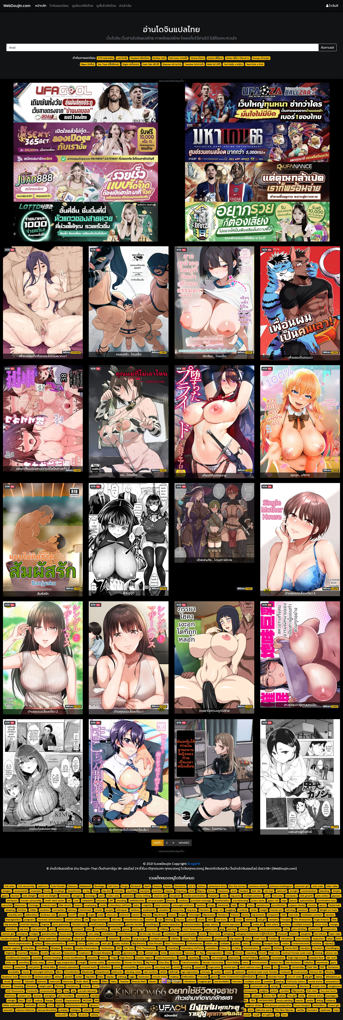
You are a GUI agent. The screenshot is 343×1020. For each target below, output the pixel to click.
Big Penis (151, 962)
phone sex (331, 953)
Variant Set (276, 962)
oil (231, 919)
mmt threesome (127, 934)
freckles (273, 938)
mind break (85, 910)
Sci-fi (192, 886)
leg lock (24, 929)
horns (246, 924)
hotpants (273, 915)
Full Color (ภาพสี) (178, 58)
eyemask (234, 957)
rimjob (336, 891)
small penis (149, 910)
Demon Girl (316, 972)
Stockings (42, 948)
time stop (214, 934)
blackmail (223, 905)
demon (72, 910)
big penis (236, 896)
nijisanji (329, 943)
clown (267, 967)
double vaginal (12, 948)
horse (26, 972)
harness (189, 953)
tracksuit (285, 972)
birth (338, 938)
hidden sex (211, 943)
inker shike (332, 886)
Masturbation (251, 948)
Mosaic (284, 967)
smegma (77, 896)
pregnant (29, 919)
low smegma (219, 957)
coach (228, 972)
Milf (119, 948)
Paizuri (235, 915)
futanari (213, 896)
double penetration (194, 896)
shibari (38, 943)
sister (254, 910)
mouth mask (160, 977)
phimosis (117, 972)
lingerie (45, 924)
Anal (191, 891)
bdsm (254, 929)
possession (329, 929)
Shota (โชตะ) (197, 58)
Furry (175, 962)
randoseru (143, 977)
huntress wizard (258, 886)
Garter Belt (291, 948)
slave (330, 938)
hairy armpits (39, 929)
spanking (193, 957)
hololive (316, 943)
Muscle (239, 953)
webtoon (43, 886)
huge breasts (321, 919)
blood (293, 900)
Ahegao (68, 948)
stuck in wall (160, 896)
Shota (245, 915)
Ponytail (202, 977)
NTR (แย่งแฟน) (106, 58)
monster (152, 929)
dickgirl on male (328, 910)
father (103, 957)
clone (81, 943)
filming (169, 919)
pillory (261, 977)
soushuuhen (114, 962)
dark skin (256, 891)
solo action (322, 896)
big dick (106, 891)
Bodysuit (136, 886)
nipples (169, 891)
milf (283, 915)
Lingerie (266, 948)
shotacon (12, 900)
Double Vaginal (144, 957)
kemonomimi (115, 924)
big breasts (258, 915)
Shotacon (333, 967)
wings (82, 915)
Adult (147, 886)
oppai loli (200, 967)
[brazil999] (257, 222)
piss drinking (299, 929)
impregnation (13, 919)
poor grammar (61, 924)
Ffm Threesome (146, 948)
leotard (15, 896)
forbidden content (312, 915)
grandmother (49, 934)
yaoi (101, 896)
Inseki (44, 953)
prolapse (22, 934)
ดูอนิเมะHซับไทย (82, 5)
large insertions (100, 919)
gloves (62, 915)
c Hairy (236, 948)
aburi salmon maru (250, 967)
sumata (37, 957)
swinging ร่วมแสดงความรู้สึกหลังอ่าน (255, 934)
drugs (211, 905)
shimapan (121, 910)
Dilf (322, 967)
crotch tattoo (73, 919)
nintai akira (49, 967)
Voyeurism (69, 953)
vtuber (285, 943)
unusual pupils (156, 900)
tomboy (256, 943)
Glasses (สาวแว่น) (172, 64)
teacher (201, 905)
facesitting (101, 929)
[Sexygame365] (86, 142)
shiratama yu (333, 977)
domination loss (326, 900)
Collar (228, 953)
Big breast (209, 915)
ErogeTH (194, 863)
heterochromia (301, 943)
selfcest (124, 915)
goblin (236, 943)
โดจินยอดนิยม (59, 5)
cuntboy (242, 910)
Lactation (211, 948)
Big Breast (160, 915)
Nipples (34, 953)
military (175, 938)
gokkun (264, 957)
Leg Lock (56, 953)
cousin (98, 910)
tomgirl (294, 891)
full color (10, 886)
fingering (181, 891)
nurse (203, 934)
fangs (96, 891)
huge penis (214, 967)
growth (69, 977)
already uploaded (68, 967)
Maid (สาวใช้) (214, 64)
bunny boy (178, 910)
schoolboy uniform (120, 905)
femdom (204, 910)
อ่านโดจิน (125, 5)
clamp (318, 977)
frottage (34, 905)
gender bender (134, 924)
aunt (52, 929)
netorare (101, 900)
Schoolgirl (194, 915)
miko (286, 929)
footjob (285, 919)
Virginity (9, 953)
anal (233, 891)
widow (58, 977)
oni (86, 919)
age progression (66, 962)
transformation (192, 924)
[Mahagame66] (257, 142)
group (126, 929)
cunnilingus (152, 924)
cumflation (170, 934)
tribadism (105, 967)
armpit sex (152, 953)
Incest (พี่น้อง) (215, 58)
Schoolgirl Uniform (42, 972)
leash (182, 957)
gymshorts (129, 953)
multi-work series (54, 900)
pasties (126, 938)
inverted (157, 891)
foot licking (233, 962)
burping (187, 967)
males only (113, 896)
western (330, 915)
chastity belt (15, 915)
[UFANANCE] (257, 182)
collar (224, 896)
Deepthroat (102, 972)
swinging (228, 934)
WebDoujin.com (16, 6)
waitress (250, 919)
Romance (180, 886)
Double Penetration (86, 948)
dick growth (306, 896)
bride (164, 953)
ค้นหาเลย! (327, 47)
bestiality (14, 972)
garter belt (211, 929)
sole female (302, 938)
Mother (278, 948)
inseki (313, 910)
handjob (144, 891)
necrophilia (129, 967)
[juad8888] (86, 182)
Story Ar (224, 948)
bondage (91, 896)
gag (222, 929)
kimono (171, 900)
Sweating (251, 953)
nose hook (176, 953)
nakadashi (87, 900)
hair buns (221, 919)
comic (71, 943)
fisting (205, 957)
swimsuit (281, 891)
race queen (145, 967)
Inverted (22, 953)
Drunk (262, 953)
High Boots (126, 957)
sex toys (268, 891)
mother (150, 919)
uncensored (20, 891)
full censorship (26, 886)
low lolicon (320, 934)
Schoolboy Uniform (192, 948)
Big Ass (147, 915)
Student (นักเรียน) (139, 58)
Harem (168, 886)
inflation (308, 962)
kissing (318, 953)
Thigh (114, 957)
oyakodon (314, 929)
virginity (147, 905)
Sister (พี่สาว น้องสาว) (237, 58)
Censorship (298, 967)
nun (141, 953)
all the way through (150, 934)
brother (22, 910)
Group (211, 891)
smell (117, 953)
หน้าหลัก (41, 5)
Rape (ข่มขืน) (87, 64)
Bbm (59, 972)
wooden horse (276, 977)
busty (47, 891)
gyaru (5, 896)
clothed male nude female (262, 972)
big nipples (236, 938)
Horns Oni (25, 977)
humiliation (108, 934)
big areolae (11, 924)
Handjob (305, 948)
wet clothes (150, 972)
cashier (218, 972)
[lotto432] (86, 222)
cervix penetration (270, 929)
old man (293, 915)
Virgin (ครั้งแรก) (130, 64)
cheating (121, 900)
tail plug (290, 910)
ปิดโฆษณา (174, 980)
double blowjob (9, 938)
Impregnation (214, 953)
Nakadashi (85, 886)
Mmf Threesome (174, 943)
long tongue (140, 938)
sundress (45, 910)
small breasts (97, 924)
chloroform (204, 938)
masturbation (308, 891)
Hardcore (223, 891)
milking (164, 929)
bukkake (225, 943)
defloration (31, 915)
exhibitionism (136, 900)
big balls (90, 977)
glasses (336, 896)
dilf (111, 900)
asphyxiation (307, 900)
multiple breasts (302, 924)
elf (69, 900)
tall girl (262, 919)
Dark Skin (312, 967)
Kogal (182, 915)
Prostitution (72, 972)
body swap (38, 962)
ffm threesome (302, 919)
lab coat (331, 957)
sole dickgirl (29, 896)
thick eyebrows (48, 938)
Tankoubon (107, 948)
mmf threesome (192, 929)
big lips (110, 977)
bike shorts (65, 905)
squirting (132, 891)
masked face (316, 957)
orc (275, 967)
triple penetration (55, 943)
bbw (334, 919)
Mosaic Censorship (213, 962)
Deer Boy (164, 962)
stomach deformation (50, 919)
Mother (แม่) (159, 58)
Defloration (188, 977)
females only (79, 924)
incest (78, 905)
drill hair (174, 972)
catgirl (263, 910)
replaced (239, 972)
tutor (251, 905)
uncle (103, 905)
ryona (117, 967)
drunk (201, 919)
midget (34, 934)
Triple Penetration (166, 957)
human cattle (96, 962)
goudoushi (220, 938)
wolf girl (106, 943)
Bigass (201, 891)
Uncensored (300, 972)
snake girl (258, 924)
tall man (116, 919)
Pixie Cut (274, 953)
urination (164, 910)
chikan (33, 910)
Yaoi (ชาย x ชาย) (254, 64)
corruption (59, 910)
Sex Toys (129, 948)
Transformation (190, 962)
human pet (276, 910)
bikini (210, 919)
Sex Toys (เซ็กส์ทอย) (108, 64)
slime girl (79, 938)
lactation (11, 929)
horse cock (321, 924)
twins (246, 943)
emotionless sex (133, 919)
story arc (112, 915)
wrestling (24, 962)
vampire (273, 919)
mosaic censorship (31, 900)
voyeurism (318, 938)
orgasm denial (297, 905)
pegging (230, 910)
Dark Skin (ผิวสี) (151, 64)
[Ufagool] (86, 102)
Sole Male (28, 948)
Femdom (223, 915)
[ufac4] (171, 1011)
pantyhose (263, 905)
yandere (302, 910)
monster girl (302, 886)
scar (76, 900)
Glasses (72, 886)
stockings (59, 891)
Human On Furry (133, 962)
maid (100, 915)
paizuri (191, 919)
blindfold (80, 934)
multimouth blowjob (18, 957)
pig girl (308, 977)
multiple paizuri (159, 938)
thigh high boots (297, 957)
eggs (132, 977)
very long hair (162, 967)
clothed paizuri (43, 977)
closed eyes (230, 967)
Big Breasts (138, 943)
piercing (231, 929)
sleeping (10, 910)
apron (322, 905)
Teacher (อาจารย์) (194, 64)
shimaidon (287, 938)
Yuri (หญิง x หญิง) (233, 64)
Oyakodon (84, 953)
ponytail (7, 905)
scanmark (127, 896)
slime (248, 938)
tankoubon (64, 929)
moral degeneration (20, 943)
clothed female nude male (297, 953)
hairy (136, 905)
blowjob (244, 891)
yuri (267, 896)
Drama (157, 886)
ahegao (6, 891)
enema (243, 929)
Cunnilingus (332, 948)
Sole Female (58, 886)
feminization (222, 900)
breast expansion (170, 924)
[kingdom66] (171, 993)
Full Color (113, 886)
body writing (143, 896)
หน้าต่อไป (184, 843)
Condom (318, 948)
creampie (36, 891)
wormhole (322, 962)
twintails (118, 891)
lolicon (294, 934)
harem (136, 915)
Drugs (124, 886)
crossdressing (240, 900)
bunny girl (138, 929)
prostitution (279, 905)
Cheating (173, 948)
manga (334, 924)
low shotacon (293, 962)
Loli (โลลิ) (122, 58)
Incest (172, 915)
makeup (174, 977)
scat (160, 919)
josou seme (258, 900)
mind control (162, 905)
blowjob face (271, 943)
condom (183, 900)
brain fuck (259, 938)
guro (333, 962)
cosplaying (90, 905)
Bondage (99, 886)
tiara (100, 977)
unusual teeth (89, 967)
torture (8, 967)
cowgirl (82, 962)
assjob (109, 910)
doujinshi (175, 896)
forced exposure (231, 924)
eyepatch (114, 938)
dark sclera (272, 924)
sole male (317, 886)
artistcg (122, 977)
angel (92, 915)
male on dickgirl (48, 896)
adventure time (217, 886)
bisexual (282, 934)
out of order (295, 977)
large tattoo (211, 924)
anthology (65, 938)
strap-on (218, 910)
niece (246, 962)
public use (93, 943)
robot (50, 962)
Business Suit (9, 977)
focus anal (65, 934)
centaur (285, 924)
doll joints (34, 967)
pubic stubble (121, 943)
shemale (64, 896)
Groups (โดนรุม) (260, 58)
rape (283, 900)
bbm (242, 905)
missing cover (133, 972)
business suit (48, 915)
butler (79, 977)
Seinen (201, 886)
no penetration (188, 934)
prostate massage (201, 900)
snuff (72, 915)
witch (163, 972)
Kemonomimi (259, 962)
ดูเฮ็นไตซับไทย (106, 5)
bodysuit (78, 929)
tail (23, 938)
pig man (175, 929)
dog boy (191, 910)
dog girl (32, 938)
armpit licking (249, 957)
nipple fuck (189, 938)
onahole (115, 929)
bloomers (20, 905)
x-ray (87, 891)
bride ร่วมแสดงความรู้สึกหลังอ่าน (238, 977)
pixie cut (10, 962)
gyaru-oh (273, 900)
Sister (161, 948)
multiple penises (253, 896)
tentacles (291, 896)
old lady (205, 972)
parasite (92, 957)
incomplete (278, 957)
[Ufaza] (257, 102)
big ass (180, 919)
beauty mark (49, 905)
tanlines (135, 910)
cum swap (93, 934)
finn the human (237, 886)
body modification (74, 957)
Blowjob (55, 948)
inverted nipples (29, 924)
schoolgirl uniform (182, 905)
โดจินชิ (333, 5)
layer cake (335, 934)
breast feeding (52, 957)
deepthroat (73, 891)
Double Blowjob (102, 953)
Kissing (329, 972)
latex (89, 929)
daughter (306, 934)
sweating (324, 891)
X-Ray (200, 953)
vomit (176, 967)
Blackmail (87, 972)
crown (239, 919)
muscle (312, 905)
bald (233, 905)
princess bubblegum (281, 886)
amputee (20, 967)
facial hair (334, 905)
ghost (214, 977)
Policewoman (194, 943)
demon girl (8, 934)
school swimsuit (96, 938)
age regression (189, 972)
